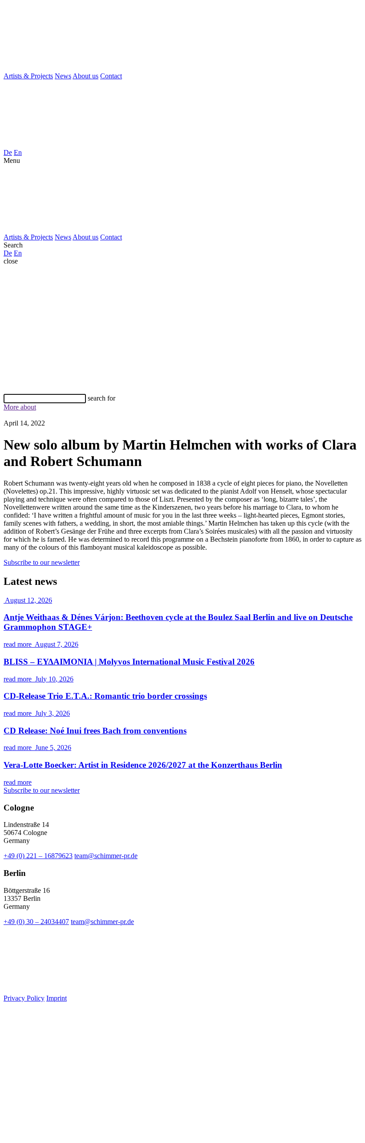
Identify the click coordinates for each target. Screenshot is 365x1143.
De (8, 152)
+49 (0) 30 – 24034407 (36, 921)
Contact (111, 76)
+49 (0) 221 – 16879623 (38, 855)
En (18, 152)
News (63, 76)
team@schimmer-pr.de (106, 855)
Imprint (56, 998)
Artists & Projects (28, 76)
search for (101, 398)
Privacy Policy (24, 998)
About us (85, 76)
